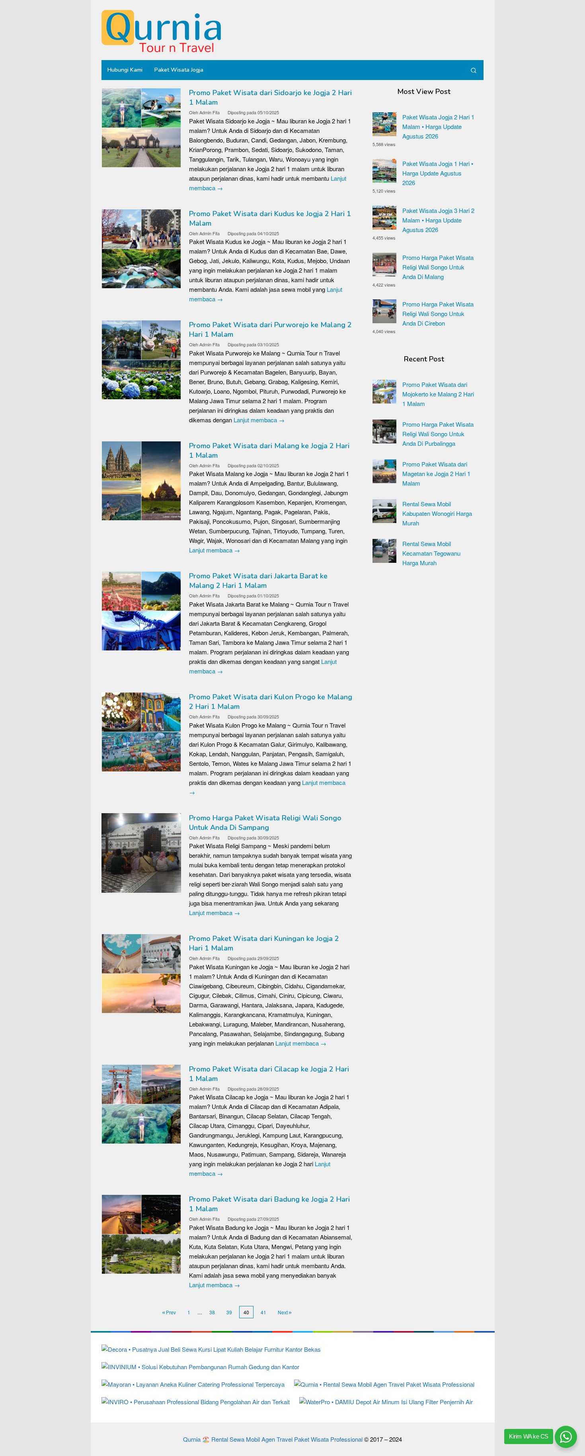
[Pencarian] (474, 70)
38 (212, 1312)
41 (263, 1312)
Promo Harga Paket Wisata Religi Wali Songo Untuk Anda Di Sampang (265, 822)
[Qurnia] (161, 30)
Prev (171, 1312)
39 (229, 1312)
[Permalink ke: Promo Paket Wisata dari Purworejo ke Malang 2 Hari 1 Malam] (141, 359)
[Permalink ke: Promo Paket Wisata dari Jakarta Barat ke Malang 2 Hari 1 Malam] (141, 610)
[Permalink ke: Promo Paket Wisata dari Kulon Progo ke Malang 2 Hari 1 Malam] (141, 731)
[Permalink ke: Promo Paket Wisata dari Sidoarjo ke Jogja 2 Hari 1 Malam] (141, 127)
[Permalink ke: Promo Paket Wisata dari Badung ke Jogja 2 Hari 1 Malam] (141, 1233)
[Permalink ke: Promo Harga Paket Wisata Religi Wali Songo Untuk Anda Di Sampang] (141, 852)
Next (283, 1312)
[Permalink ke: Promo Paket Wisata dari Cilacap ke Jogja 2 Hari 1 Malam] (141, 1103)
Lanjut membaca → (259, 420)
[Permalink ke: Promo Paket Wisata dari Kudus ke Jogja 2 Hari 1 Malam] (141, 248)
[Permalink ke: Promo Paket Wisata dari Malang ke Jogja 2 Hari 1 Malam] (141, 480)
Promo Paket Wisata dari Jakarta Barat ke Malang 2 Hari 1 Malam (258, 580)
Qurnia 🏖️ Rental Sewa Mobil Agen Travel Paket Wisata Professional (273, 1439)
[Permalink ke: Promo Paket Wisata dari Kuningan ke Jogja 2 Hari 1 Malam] (141, 972)
